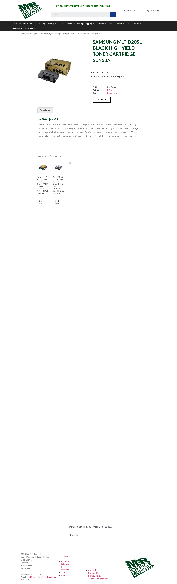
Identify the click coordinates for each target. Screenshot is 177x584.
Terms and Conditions (98, 579)
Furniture (100, 24)
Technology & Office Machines (23, 28)
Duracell (65, 569)
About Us (92, 570)
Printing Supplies (115, 24)
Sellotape (65, 561)
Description (45, 110)
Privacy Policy (94, 576)
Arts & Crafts (28, 24)
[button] (102, 100)
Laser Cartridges (44, 34)
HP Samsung (55, 34)
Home (23, 34)
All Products (16, 24)
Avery (63, 572)
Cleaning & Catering (46, 24)
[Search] (113, 14)
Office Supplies (133, 24)
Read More (41, 202)
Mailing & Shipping (84, 24)
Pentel (64, 575)
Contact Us (93, 573)
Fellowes (65, 564)
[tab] (45, 110)
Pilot (63, 567)
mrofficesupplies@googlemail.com (41, 577)
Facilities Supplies (65, 24)
